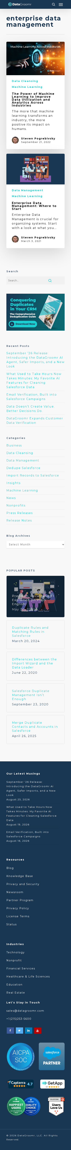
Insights (13, 483)
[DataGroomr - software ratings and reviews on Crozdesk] (23, 1107)
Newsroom (14, 892)
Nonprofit (14, 960)
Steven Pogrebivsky (38, 138)
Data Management (27, 190)
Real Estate (15, 992)
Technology (15, 952)
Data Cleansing (25, 81)
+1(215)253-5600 (18, 1018)
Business (14, 445)
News (11, 498)
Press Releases (19, 513)
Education (14, 984)
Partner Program (19, 900)
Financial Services (20, 968)
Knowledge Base (19, 876)
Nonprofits (15, 505)
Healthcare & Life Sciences (28, 976)
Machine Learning (27, 87)
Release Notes (19, 520)
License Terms (17, 916)
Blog (10, 868)
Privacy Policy (17, 908)
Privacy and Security (23, 884)
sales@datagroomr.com (25, 1010)
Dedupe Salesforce (23, 468)
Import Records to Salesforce (32, 475)
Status (11, 924)
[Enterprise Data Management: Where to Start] (35, 201)
